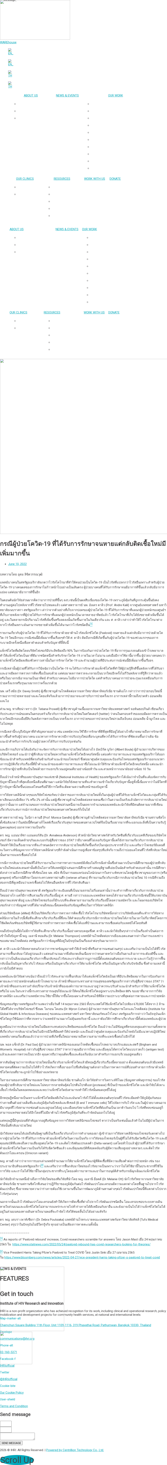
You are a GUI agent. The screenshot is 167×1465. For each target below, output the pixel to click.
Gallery (66, 201)
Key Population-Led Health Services (119, 104)
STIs (119, 147)
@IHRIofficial (8, 1379)
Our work (115, 95)
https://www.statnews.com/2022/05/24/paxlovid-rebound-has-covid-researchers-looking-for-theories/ (81, 1244)
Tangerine (28, 194)
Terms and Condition (14, 1406)
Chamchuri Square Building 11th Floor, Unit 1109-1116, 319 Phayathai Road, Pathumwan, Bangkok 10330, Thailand (75, 1325)
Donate (115, 179)
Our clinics (25, 179)
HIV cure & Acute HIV (119, 118)
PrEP (119, 132)
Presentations (66, 187)
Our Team (34, 111)
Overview (35, 104)
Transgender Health (120, 111)
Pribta (29, 187)
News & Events (67, 95)
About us (31, 95)
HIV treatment (119, 140)
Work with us (94, 179)
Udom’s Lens (66, 216)
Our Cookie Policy (12, 1392)
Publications (66, 194)
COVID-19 (119, 168)
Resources (62, 179)
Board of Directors (34, 118)
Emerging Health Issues (119, 154)
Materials (66, 208)
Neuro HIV (119, 125)
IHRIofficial (7, 1365)
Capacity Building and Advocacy (119, 161)
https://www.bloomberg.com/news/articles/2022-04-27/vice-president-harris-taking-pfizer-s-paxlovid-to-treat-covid (82, 1257)
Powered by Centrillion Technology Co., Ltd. (75, 1450)
